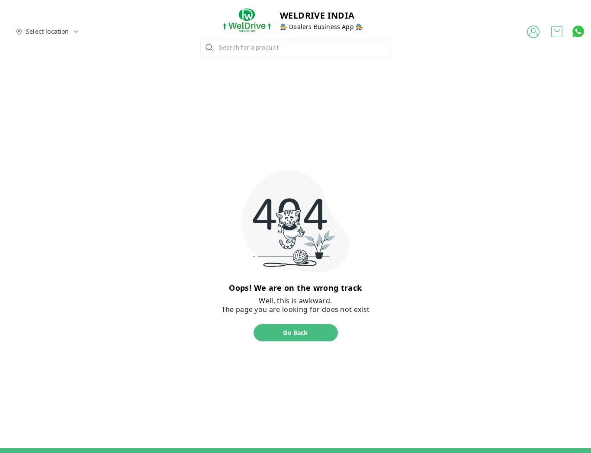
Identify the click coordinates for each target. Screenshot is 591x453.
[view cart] (557, 31)
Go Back (295, 332)
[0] (557, 31)
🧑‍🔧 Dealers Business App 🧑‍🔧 (321, 26)
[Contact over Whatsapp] (578, 31)
